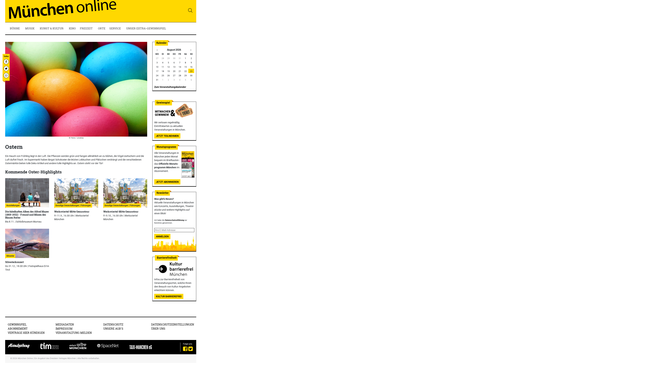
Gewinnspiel (17, 324)
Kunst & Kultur (52, 28)
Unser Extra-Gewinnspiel (146, 28)
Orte (101, 28)
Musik (30, 28)
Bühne (15, 28)
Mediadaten (65, 324)
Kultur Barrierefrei (169, 296)
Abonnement (18, 328)
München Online (25, 358)
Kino (72, 28)
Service (115, 28)
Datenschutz (113, 324)
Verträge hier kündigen (26, 332)
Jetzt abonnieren (167, 181)
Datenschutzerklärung (174, 220)
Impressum (64, 328)
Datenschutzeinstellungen (172, 324)
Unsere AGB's (113, 328)
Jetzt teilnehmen (167, 136)
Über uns (158, 328)
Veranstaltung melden (74, 332)
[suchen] (190, 10)
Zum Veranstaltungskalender (170, 87)
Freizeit (86, 28)
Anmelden (162, 236)
